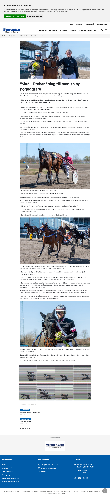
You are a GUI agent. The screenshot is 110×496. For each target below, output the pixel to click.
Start (3, 36)
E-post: (49, 468)
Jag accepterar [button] (10, 16)
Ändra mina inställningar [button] (34, 16)
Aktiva (71, 24)
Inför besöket (53, 30)
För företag (72, 30)
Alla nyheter (24, 428)
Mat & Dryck (42, 30)
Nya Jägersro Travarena (85, 30)
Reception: (50, 464)
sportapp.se (79, 24)
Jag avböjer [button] (20, 16)
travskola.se (89, 24)
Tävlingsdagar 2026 (102, 24)
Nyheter (15, 36)
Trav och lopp (63, 30)
